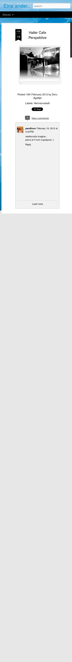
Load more (37, 203)
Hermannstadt (42, 103)
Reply (28, 144)
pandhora (30, 128)
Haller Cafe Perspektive (37, 35)
